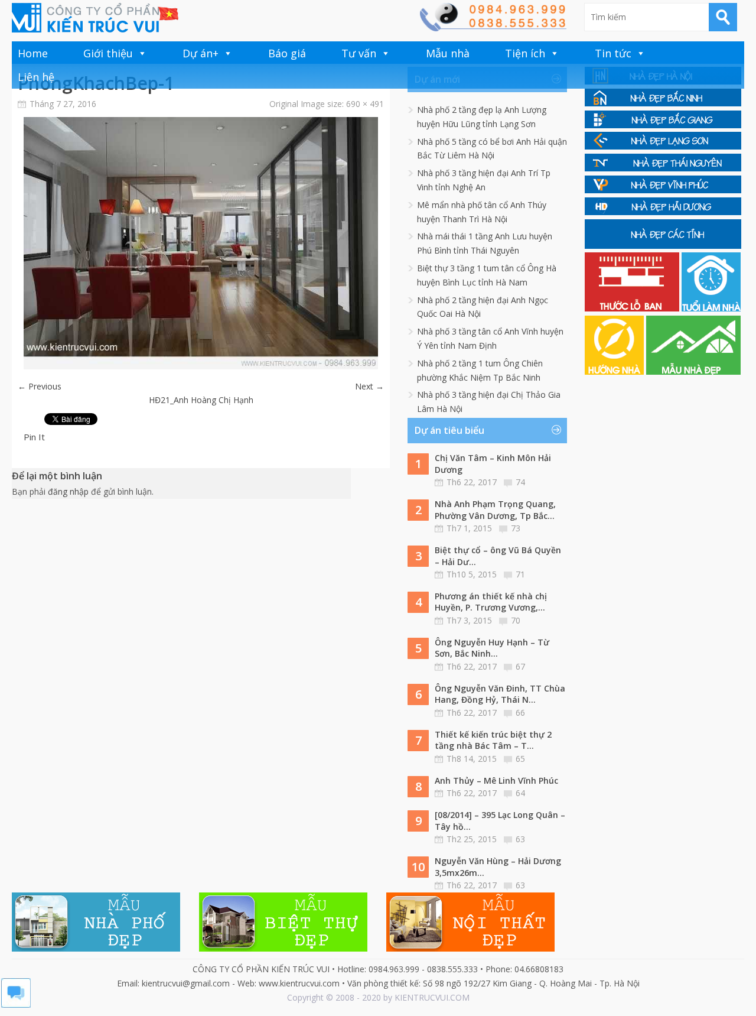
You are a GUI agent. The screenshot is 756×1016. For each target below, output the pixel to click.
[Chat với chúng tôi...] (16, 1004)
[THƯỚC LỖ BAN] (633, 308)
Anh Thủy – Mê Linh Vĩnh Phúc (496, 780)
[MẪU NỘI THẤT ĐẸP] (470, 948)
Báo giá (287, 53)
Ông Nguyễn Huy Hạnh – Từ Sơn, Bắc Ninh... (492, 648)
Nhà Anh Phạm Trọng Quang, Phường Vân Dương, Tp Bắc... (495, 509)
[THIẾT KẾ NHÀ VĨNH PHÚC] (663, 190)
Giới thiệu (108, 53)
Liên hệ (36, 77)
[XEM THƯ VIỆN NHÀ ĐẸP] (693, 371)
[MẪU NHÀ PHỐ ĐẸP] (96, 948)
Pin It (34, 437)
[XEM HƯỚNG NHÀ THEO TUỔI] (615, 371)
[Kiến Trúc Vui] (95, 18)
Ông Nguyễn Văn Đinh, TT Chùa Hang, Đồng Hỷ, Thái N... (500, 694)
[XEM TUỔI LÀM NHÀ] (711, 308)
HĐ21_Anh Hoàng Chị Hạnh (201, 399)
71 (520, 574)
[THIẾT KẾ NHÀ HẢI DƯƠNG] (663, 212)
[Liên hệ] (492, 28)
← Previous (39, 386)
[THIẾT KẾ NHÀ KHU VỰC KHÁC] (663, 245)
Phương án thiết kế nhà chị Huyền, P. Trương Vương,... (491, 602)
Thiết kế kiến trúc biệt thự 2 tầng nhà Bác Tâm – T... (493, 740)
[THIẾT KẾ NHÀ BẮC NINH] (663, 103)
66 (520, 712)
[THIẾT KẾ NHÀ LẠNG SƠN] (663, 146)
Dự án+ (201, 53)
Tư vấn (358, 53)
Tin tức (613, 53)
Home (33, 53)
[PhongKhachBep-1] (201, 366)
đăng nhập (68, 491)
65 (520, 758)
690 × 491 (365, 103)
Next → (369, 386)
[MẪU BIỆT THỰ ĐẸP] (283, 948)
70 (515, 620)
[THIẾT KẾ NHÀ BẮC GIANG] (663, 125)
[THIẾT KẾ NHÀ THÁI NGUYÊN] (663, 168)
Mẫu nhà (448, 53)
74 (520, 482)
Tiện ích (525, 53)
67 (520, 666)
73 (515, 528)
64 (520, 792)
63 (520, 839)
